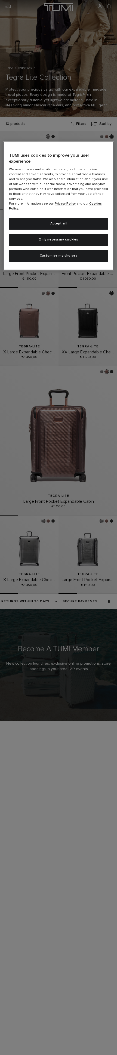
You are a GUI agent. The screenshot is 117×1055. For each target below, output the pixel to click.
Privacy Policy (65, 204)
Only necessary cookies (58, 240)
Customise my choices (59, 256)
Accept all (58, 224)
